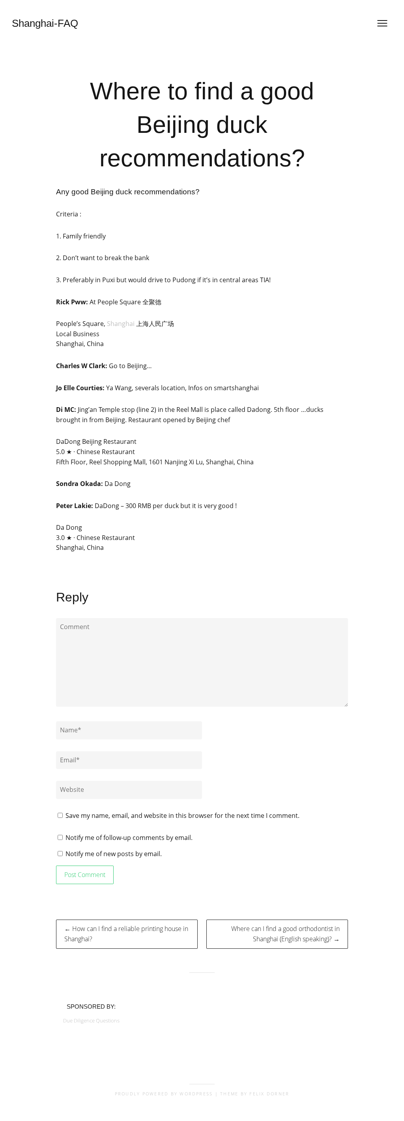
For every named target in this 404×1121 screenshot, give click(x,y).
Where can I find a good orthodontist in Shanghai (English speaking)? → (285, 933)
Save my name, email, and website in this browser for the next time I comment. (182, 815)
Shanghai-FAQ (45, 23)
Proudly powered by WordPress (164, 1094)
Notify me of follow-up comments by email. (129, 837)
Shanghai (121, 323)
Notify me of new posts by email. (113, 853)
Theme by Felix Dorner (254, 1094)
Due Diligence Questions (91, 1020)
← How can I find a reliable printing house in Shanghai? (126, 933)
